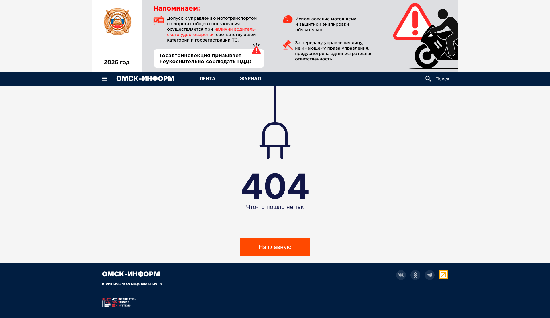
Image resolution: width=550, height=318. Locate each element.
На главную (275, 247)
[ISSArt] (275, 301)
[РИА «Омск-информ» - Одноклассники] (415, 275)
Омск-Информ (145, 79)
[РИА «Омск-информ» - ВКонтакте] (401, 275)
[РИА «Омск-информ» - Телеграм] (430, 275)
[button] (104, 79)
